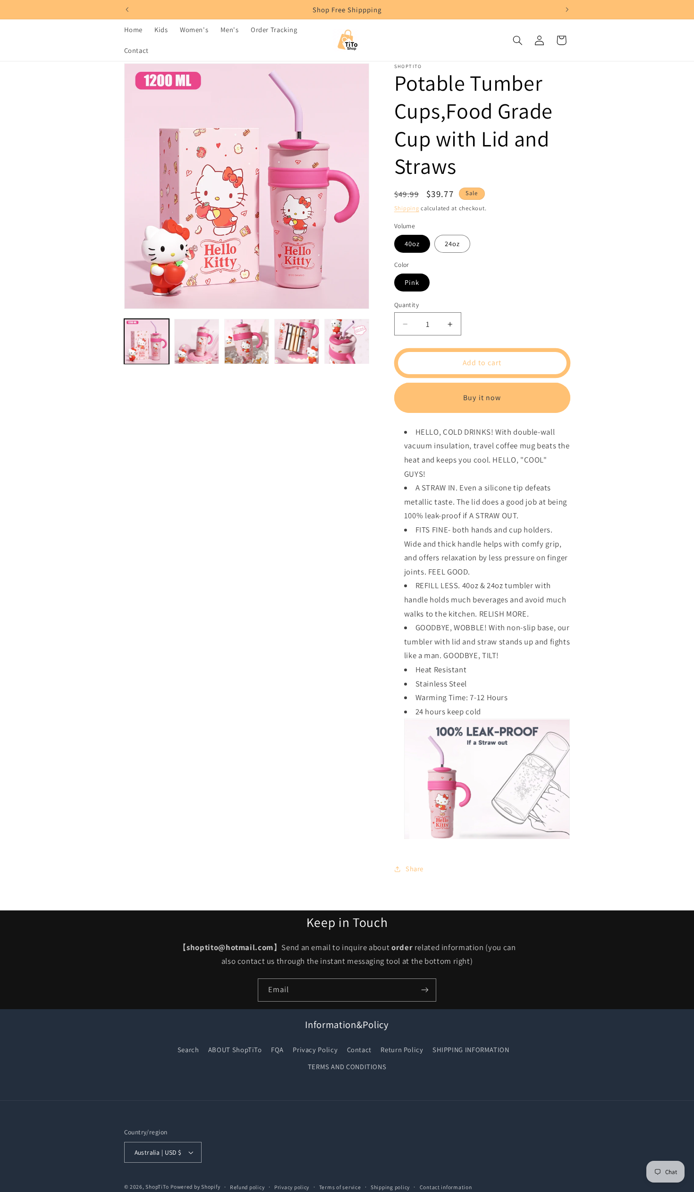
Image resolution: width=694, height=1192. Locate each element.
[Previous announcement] (127, 9)
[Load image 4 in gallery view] (297, 341)
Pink (412, 282)
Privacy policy (291, 1187)
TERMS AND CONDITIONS (347, 1066)
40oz (412, 243)
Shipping (406, 208)
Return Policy (402, 1049)
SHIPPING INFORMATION (470, 1049)
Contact (359, 1049)
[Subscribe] (425, 990)
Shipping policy (390, 1187)
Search (188, 1049)
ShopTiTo (157, 1186)
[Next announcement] (567, 9)
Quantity (406, 304)
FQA (277, 1049)
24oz (452, 243)
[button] (517, 40)
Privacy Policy (315, 1049)
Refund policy (247, 1187)
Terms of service (340, 1187)
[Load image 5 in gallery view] (347, 341)
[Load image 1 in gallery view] (146, 341)
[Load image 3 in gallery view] (247, 341)
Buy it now (482, 398)
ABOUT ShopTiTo (235, 1049)
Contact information (446, 1187)
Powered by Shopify (195, 1186)
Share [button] (414, 869)
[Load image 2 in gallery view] (197, 341)
